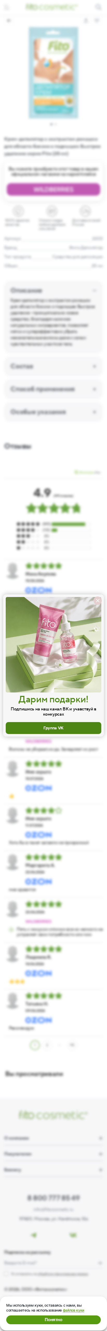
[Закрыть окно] (97, 600)
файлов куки (73, 1310)
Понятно (53, 1319)
